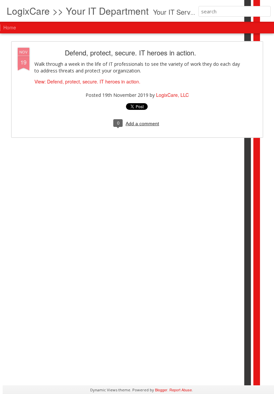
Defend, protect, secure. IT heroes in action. (130, 52)
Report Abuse (180, 389)
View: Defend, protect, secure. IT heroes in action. (87, 81)
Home (9, 27)
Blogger (161, 389)
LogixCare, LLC (172, 94)
